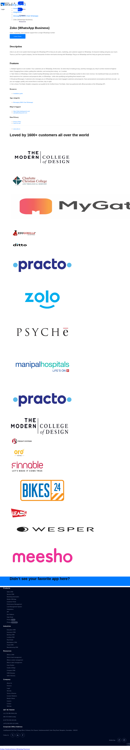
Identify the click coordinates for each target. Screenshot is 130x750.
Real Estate (10, 639)
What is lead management (14, 657)
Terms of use (17, 123)
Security (9, 690)
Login (3, 9)
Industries (22, 9)
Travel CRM (10, 645)
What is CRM (10, 654)
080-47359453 (5, 3)
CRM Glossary (11, 673)
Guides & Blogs (11, 667)
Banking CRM (11, 634)
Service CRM (10, 594)
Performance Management (14, 604)
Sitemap (9, 706)
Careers (9, 701)
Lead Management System (14, 606)
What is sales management (14, 662)
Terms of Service (11, 693)
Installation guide (18, 93)
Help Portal (10, 617)
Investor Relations (12, 696)
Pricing (11, 619)
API (8, 612)
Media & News (11, 698)
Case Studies (10, 665)
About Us (9, 683)
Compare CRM (11, 670)
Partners (9, 685)
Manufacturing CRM (12, 647)
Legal (8, 688)
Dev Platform (10, 614)
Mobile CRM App (11, 599)
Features (19, 38)
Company (22, 15)
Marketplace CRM (12, 642)
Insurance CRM (11, 632)
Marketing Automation (13, 596)
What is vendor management (15, 660)
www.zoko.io (16, 129)
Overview (13, 38)
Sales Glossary (11, 675)
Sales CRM (10, 591)
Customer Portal (11, 601)
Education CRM (11, 629)
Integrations (10, 609)
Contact (9, 703)
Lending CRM (11, 637)
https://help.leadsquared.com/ (21, 111)
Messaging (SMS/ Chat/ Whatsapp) (23, 102)
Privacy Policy (17, 121)
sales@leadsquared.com (20, 113)
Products (22, 3)
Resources (22, 21)
